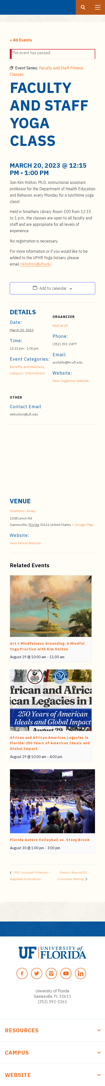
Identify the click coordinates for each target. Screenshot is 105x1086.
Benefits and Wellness (27, 367)
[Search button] (83, 7)
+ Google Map (82, 524)
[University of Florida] (53, 952)
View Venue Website (25, 543)
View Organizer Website (70, 381)
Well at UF (60, 325)
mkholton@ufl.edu (35, 264)
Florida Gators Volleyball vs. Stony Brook (50, 840)
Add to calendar (53, 288)
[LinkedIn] (80, 973)
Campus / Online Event (27, 373)
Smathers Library (23, 511)
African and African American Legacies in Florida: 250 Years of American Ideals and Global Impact (50, 743)
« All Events (21, 40)
